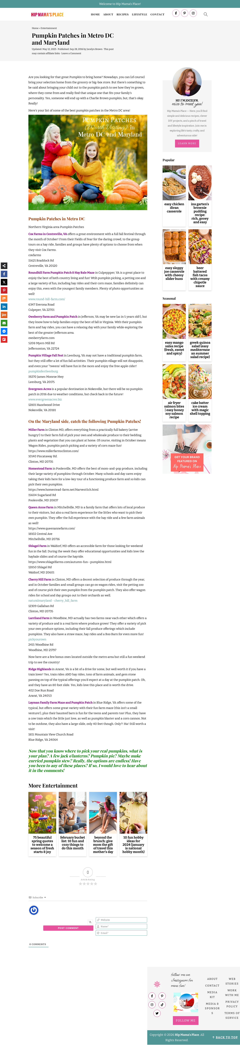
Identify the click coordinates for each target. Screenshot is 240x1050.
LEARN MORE (187, 143)
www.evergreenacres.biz (45, 399)
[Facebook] (176, 13)
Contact (158, 14)
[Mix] (4, 298)
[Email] (4, 323)
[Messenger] (4, 331)
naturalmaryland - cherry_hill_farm (52, 600)
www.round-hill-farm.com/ (46, 299)
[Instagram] (193, 13)
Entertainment (49, 28)
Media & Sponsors (212, 1008)
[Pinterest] (184, 13)
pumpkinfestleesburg (43, 371)
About (108, 14)
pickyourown (37, 639)
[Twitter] (157, 1013)
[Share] (4, 265)
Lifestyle (139, 14)
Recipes (123, 14)
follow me (186, 1020)
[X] (4, 282)
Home (95, 14)
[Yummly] (4, 315)
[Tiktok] (162, 1004)
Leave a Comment (71, 53)
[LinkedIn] (4, 306)
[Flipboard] (4, 339)
